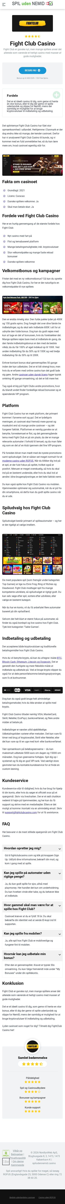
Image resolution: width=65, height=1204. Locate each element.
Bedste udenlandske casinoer (22, 1197)
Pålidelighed (32, 1078)
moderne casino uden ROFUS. (18, 460)
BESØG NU (31, 70)
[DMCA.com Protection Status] (6, 1156)
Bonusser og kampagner (33, 1097)
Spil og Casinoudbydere (32, 1088)
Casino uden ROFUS (47, 1197)
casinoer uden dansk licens (33, 374)
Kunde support (32, 1107)
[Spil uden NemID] (32, 3)
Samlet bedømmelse (32, 1058)
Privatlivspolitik (18, 1158)
